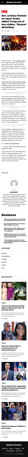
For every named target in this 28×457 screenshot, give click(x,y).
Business (4, 253)
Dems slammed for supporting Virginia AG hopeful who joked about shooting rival (14, 388)
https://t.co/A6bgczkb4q (12, 143)
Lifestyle (4, 259)
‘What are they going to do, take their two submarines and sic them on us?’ (15, 219)
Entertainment (6, 256)
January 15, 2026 (7, 148)
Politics (4, 11)
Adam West (14, 192)
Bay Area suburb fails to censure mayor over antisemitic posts (11, 348)
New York (4, 262)
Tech (3, 268)
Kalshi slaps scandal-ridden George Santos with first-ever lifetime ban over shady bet (14, 230)
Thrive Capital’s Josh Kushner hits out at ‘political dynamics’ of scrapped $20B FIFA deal (15, 241)
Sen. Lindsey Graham (19, 61)
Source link (5, 172)
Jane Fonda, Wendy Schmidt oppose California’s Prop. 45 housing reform (13, 308)
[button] (2, 2)
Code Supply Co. (20, 453)
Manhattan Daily (14, 2)
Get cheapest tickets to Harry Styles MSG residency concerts (14, 224)
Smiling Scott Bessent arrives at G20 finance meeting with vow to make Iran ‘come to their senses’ (15, 235)
